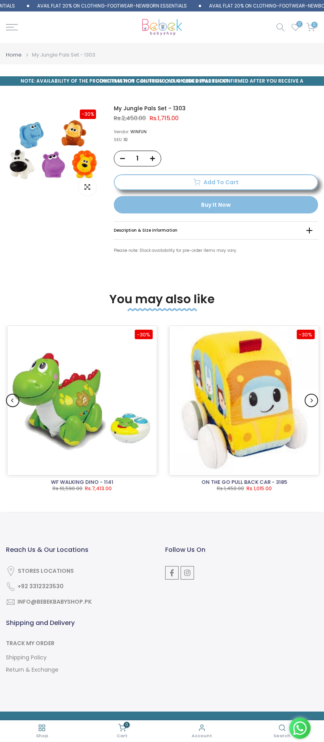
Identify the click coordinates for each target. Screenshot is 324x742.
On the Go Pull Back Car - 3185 (243, 482)
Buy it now (216, 205)
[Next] (311, 400)
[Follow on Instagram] (187, 573)
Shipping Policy (26, 657)
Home (14, 54)
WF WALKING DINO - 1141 (81, 482)
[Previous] (12, 400)
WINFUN (138, 132)
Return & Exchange (32, 670)
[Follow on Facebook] (172, 573)
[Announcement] (99, 5)
